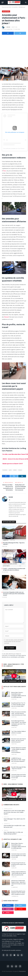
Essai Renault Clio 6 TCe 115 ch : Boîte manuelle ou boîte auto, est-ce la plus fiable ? (18, 704)
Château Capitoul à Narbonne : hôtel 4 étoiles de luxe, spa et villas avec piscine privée (18, 873)
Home (10, 7)
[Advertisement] (14, 51)
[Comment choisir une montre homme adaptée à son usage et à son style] (6, 776)
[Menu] (3, 2)
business (5, 470)
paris (10, 470)
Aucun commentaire (8, 29)
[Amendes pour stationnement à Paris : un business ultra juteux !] (14, 73)
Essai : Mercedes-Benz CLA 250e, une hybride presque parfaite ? (13, 833)
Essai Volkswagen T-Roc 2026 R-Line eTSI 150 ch (14, 819)
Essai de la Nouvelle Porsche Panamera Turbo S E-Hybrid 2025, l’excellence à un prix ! (18, 893)
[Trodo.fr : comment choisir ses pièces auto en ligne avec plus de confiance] (14, 556)
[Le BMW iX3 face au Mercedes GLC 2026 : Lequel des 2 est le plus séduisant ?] (6, 760)
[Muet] (21, 681)
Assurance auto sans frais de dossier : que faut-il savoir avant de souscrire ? (18, 740)
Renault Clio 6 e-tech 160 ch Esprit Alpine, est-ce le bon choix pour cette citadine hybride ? (14, 812)
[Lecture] (4, 681)
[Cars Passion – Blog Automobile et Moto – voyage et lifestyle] (14, 2)
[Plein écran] (24, 681)
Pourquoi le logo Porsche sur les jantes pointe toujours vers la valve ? (18, 864)
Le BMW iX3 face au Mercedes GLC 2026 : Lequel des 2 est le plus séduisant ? (18, 760)
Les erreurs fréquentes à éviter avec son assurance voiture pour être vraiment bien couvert (13, 594)
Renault (6, 317)
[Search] (25, 2)
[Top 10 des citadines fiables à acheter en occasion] (6, 733)
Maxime (8, 27)
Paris (4, 171)
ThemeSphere (22, 971)
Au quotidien (15, 7)
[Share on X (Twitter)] (20, 33)
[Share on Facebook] (8, 33)
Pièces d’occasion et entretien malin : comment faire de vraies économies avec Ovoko (18, 713)
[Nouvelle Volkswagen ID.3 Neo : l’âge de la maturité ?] (14, 532)
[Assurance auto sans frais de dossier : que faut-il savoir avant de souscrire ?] (6, 740)
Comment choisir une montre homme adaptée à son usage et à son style (18, 776)
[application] (14, 676)
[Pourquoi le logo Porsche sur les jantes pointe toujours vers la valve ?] (6, 864)
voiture (20, 470)
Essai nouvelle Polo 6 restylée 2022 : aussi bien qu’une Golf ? (14, 826)
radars (14, 470)
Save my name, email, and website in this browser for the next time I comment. (13, 641)
